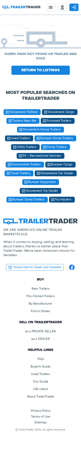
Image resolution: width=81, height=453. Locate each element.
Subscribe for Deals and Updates (37, 267)
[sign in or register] (74, 7)
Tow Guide (40, 382)
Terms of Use (40, 417)
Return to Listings (40, 70)
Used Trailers (40, 374)
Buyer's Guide (40, 367)
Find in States (40, 311)
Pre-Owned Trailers (40, 296)
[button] (62, 7)
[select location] (62, 7)
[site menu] (50, 7)
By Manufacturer (40, 304)
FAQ (41, 359)
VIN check (40, 389)
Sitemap (40, 422)
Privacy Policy (40, 411)
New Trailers (41, 289)
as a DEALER (40, 339)
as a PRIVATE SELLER (40, 331)
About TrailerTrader (40, 397)
